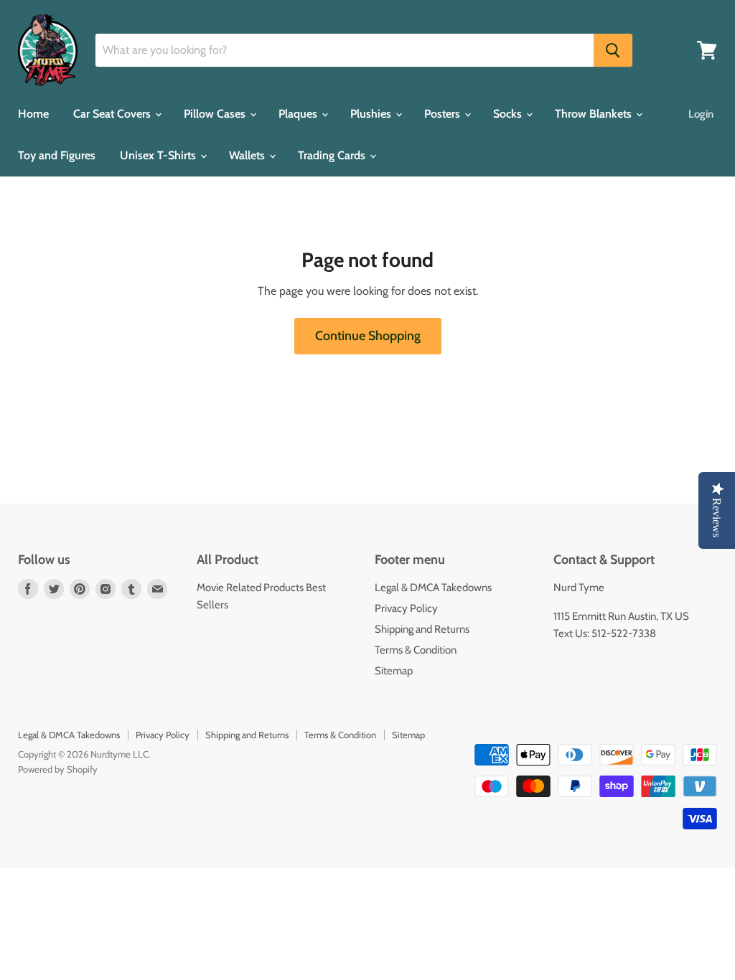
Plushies (372, 114)
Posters (443, 114)
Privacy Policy (406, 608)
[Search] (613, 50)
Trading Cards (333, 155)
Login (700, 114)
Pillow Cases (216, 114)
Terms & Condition (416, 650)
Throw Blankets (595, 114)
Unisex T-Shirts (159, 155)
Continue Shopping (368, 336)
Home (33, 114)
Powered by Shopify (58, 769)
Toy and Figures (56, 155)
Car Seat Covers (113, 114)
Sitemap (394, 670)
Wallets (248, 155)
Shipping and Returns (422, 629)
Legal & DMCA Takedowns (433, 587)
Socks (509, 114)
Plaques (299, 114)
